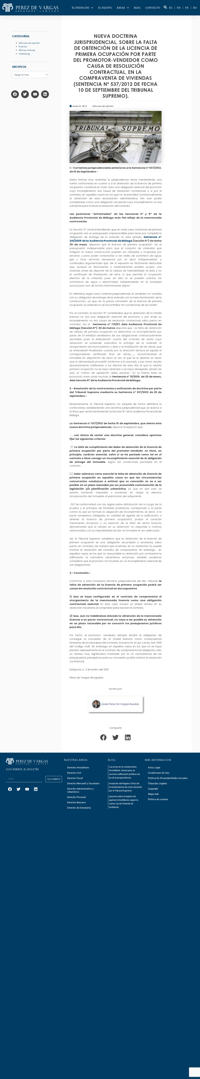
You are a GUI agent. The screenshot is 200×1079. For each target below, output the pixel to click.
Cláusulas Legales (157, 783)
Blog (137, 7)
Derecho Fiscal (75, 778)
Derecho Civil (74, 772)
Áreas (121, 7)
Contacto (152, 7)
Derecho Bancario (76, 802)
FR (186, 7)
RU (195, 7)
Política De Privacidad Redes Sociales (168, 778)
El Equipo (105, 7)
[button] (103, 737)
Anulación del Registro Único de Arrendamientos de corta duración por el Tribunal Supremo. (125, 787)
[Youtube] (35, 94)
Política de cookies (158, 799)
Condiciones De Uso (158, 772)
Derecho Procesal (76, 797)
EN (178, 7)
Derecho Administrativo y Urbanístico (80, 790)
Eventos (23, 46)
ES (170, 7)
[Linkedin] (45, 94)
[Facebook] (15, 94)
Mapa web (153, 794)
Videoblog (24, 53)
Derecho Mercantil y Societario (83, 783)
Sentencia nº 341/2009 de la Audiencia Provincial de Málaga (116, 239)
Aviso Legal (154, 767)
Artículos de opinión (103, 106)
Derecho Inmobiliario (78, 767)
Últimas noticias (27, 50)
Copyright (153, 788)
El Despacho (80, 7)
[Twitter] (25, 94)
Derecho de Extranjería (79, 807)
